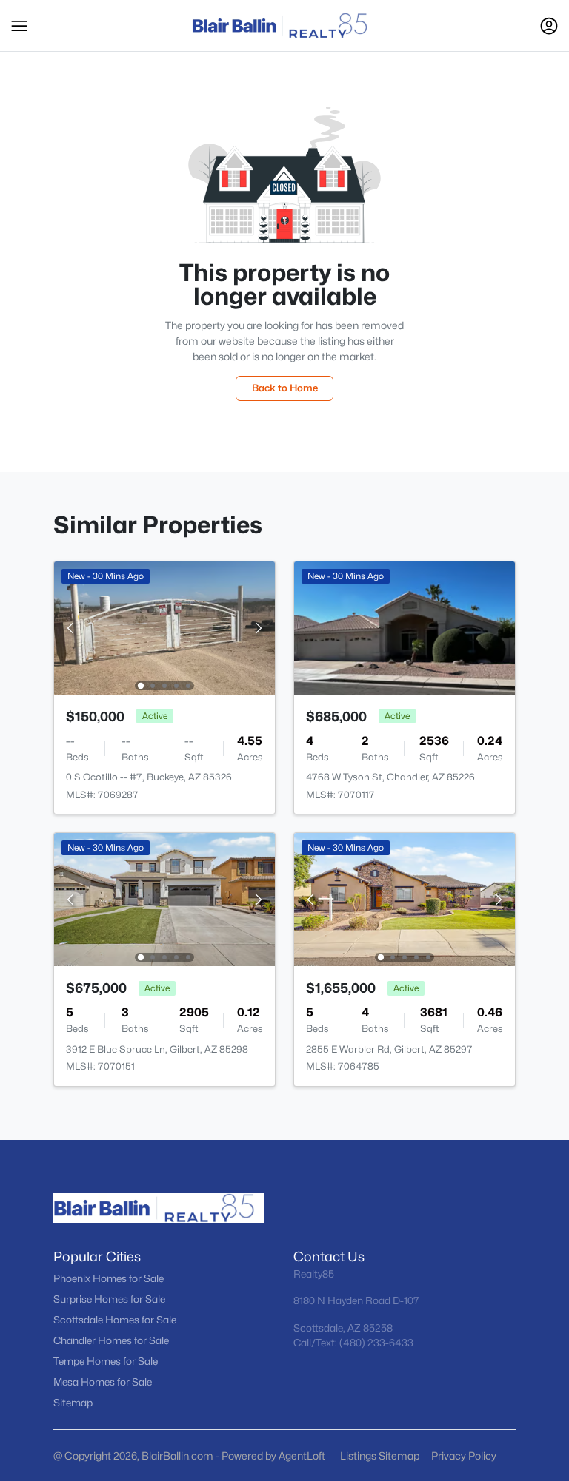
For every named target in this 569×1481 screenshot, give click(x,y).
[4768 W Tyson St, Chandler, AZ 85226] (404, 627)
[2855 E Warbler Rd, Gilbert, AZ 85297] (404, 898)
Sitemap (73, 1403)
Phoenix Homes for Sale (108, 1278)
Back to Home (285, 388)
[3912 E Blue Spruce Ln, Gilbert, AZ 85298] (164, 898)
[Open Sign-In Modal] (549, 26)
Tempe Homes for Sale (105, 1361)
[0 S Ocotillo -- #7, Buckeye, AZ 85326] (164, 627)
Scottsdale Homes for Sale (114, 1320)
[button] (19, 26)
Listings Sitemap (379, 1455)
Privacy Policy (463, 1455)
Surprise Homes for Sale (109, 1299)
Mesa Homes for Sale (102, 1382)
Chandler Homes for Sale (111, 1340)
